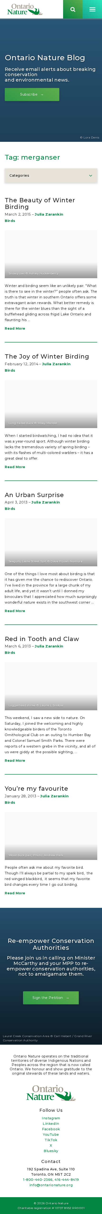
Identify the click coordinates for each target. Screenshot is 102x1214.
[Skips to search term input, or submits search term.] (73, 9)
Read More (15, 328)
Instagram (51, 1118)
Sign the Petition (47, 997)
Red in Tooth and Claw (42, 638)
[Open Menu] (92, 9)
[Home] (25, 9)
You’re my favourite (36, 788)
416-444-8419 (67, 1179)
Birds (10, 220)
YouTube (51, 1134)
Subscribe (28, 94)
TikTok (51, 1140)
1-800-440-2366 (38, 1179)
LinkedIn (51, 1124)
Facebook (51, 1129)
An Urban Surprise (34, 495)
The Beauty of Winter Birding (40, 203)
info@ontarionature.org (51, 1185)
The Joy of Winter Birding (47, 356)
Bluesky (51, 1151)
